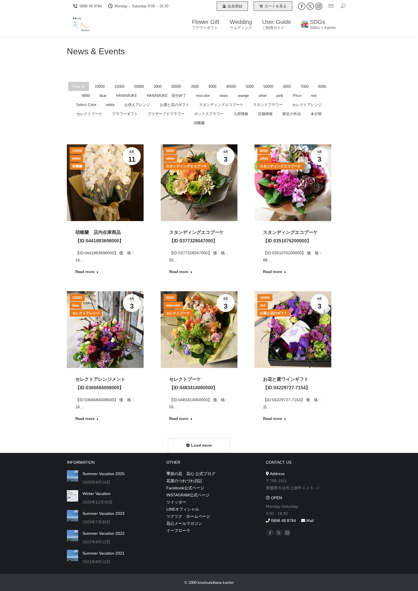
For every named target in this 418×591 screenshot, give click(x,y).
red (313, 95)
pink (279, 95)
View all (78, 86)
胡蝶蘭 (199, 123)
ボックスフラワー (209, 114)
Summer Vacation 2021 (103, 553)
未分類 (316, 114)
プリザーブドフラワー (166, 114)
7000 (305, 86)
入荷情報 (240, 114)
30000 (176, 86)
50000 (268, 86)
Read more (84, 272)
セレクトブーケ (89, 114)
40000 (231, 86)
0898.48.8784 (283, 520)
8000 (322, 86)
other (262, 95)
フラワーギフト (125, 114)
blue (103, 95)
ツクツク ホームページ (188, 516)
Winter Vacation (96, 493)
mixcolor (203, 95)
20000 (139, 86)
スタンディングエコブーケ (221, 105)
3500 (195, 86)
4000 (212, 86)
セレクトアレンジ (307, 105)
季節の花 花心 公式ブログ (190, 473)
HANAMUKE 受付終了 (166, 95)
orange (243, 95)
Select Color (86, 105)
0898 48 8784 (91, 6)
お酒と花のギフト (174, 105)
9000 (86, 95)
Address (277, 473)
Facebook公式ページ (185, 488)
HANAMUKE (126, 95)
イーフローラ (178, 530)
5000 (250, 86)
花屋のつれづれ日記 (184, 480)
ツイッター (176, 502)
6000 (287, 86)
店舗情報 (265, 114)
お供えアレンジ (137, 105)
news (224, 95)
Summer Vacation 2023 (103, 513)
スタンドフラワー (268, 105)
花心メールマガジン (184, 523)
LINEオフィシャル (182, 509)
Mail (309, 520)
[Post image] (72, 476)
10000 (100, 86)
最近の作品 (291, 114)
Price (297, 95)
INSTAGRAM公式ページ (188, 495)
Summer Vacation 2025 (103, 473)
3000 (158, 86)
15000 (119, 86)
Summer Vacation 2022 (103, 533)
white (110, 105)
